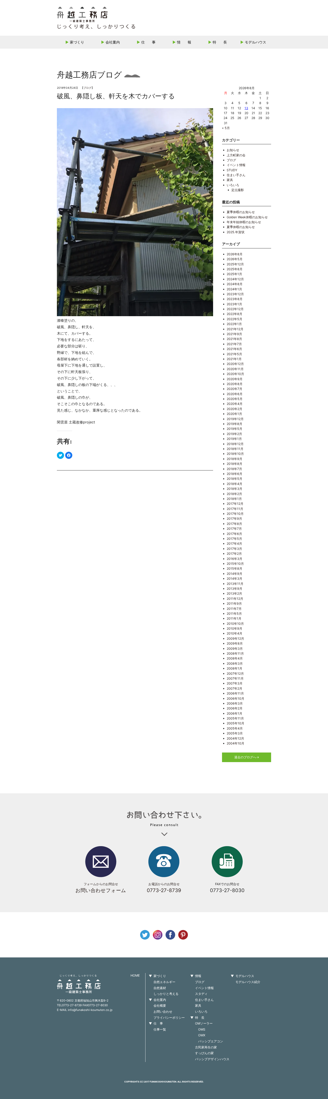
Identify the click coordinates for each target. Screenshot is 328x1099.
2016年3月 (234, 559)
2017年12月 (235, 503)
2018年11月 (235, 449)
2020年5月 (235, 399)
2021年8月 (234, 339)
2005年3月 (235, 733)
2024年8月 (235, 284)
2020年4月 (235, 404)
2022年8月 (234, 314)
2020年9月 (235, 379)
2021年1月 (234, 359)
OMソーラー (204, 1023)
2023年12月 (235, 294)
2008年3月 (235, 663)
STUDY (232, 170)
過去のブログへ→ (246, 757)
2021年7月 (234, 344)
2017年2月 (234, 553)
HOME (135, 975)
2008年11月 (235, 653)
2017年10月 (235, 513)
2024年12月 (235, 279)
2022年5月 (234, 319)
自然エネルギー (164, 982)
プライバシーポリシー (169, 1017)
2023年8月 (235, 299)
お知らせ (233, 150)
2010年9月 (234, 628)
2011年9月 (234, 603)
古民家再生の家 (206, 1047)
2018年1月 (234, 499)
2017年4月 (234, 543)
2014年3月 (234, 578)
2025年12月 (235, 264)
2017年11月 (235, 509)
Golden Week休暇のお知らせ (247, 217)
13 (246, 108)
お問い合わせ (163, 1011)
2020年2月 (234, 409)
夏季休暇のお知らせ (241, 212)
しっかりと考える (166, 994)
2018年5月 (234, 478)
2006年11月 (235, 693)
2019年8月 (234, 424)
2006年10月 (235, 698)
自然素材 (160, 988)
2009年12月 (235, 638)
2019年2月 (234, 434)
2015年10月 (235, 563)
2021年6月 (234, 349)
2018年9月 (234, 459)
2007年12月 (235, 673)
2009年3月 (235, 648)
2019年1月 (234, 439)
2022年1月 (234, 324)
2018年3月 (234, 489)
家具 (230, 180)
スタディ (201, 994)
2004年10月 (235, 743)
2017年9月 (234, 518)
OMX (201, 1035)
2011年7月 (234, 608)
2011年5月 (234, 613)
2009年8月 (235, 643)
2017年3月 (234, 549)
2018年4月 (234, 484)
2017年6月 (234, 534)
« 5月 (226, 128)
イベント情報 (236, 165)
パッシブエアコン (210, 1041)
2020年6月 (235, 394)
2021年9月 (234, 334)
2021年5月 (234, 354)
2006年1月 (234, 713)
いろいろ (233, 185)
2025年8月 (235, 269)
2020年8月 (235, 384)
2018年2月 (234, 494)
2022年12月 (235, 309)
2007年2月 (234, 688)
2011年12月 (235, 598)
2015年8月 (234, 568)
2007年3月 (235, 683)
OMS (201, 1029)
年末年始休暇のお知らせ (244, 222)
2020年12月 (235, 364)
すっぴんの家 (204, 1053)
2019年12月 (235, 419)
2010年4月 (234, 633)
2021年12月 (235, 329)
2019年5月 (234, 429)
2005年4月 (235, 728)
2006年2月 (235, 708)
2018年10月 (235, 454)
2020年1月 (234, 414)
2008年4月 (235, 658)
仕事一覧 (160, 1029)
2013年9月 (234, 588)
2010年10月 (235, 623)
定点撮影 (237, 190)
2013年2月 (234, 593)
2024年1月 (234, 289)
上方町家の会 (236, 155)
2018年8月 (234, 464)
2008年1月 (234, 668)
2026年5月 (235, 259)
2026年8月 (235, 254)
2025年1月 (234, 274)
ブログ (87, 87)
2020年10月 (235, 374)
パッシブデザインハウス (212, 1059)
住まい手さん (236, 175)
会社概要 (160, 1005)
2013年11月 (235, 584)
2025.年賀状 (236, 232)
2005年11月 (235, 718)
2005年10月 (235, 723)
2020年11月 (235, 369)
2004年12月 (235, 738)
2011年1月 (234, 618)
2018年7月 (234, 469)
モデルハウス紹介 (247, 982)
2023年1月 (234, 304)
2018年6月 (234, 474)
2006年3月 (235, 703)
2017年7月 (234, 528)
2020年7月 (234, 389)
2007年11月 (235, 678)
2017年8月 (234, 524)
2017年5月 (234, 538)
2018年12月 (235, 444)
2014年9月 (234, 573)
